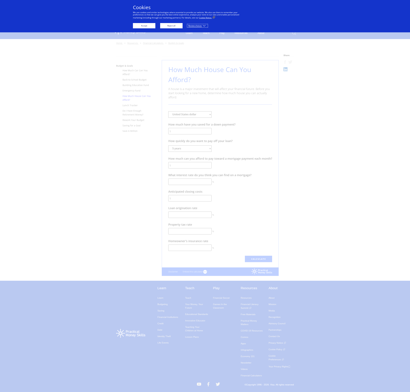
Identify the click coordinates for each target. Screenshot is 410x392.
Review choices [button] (195, 25)
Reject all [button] (171, 25)
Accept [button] (144, 25)
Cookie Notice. (205, 17)
